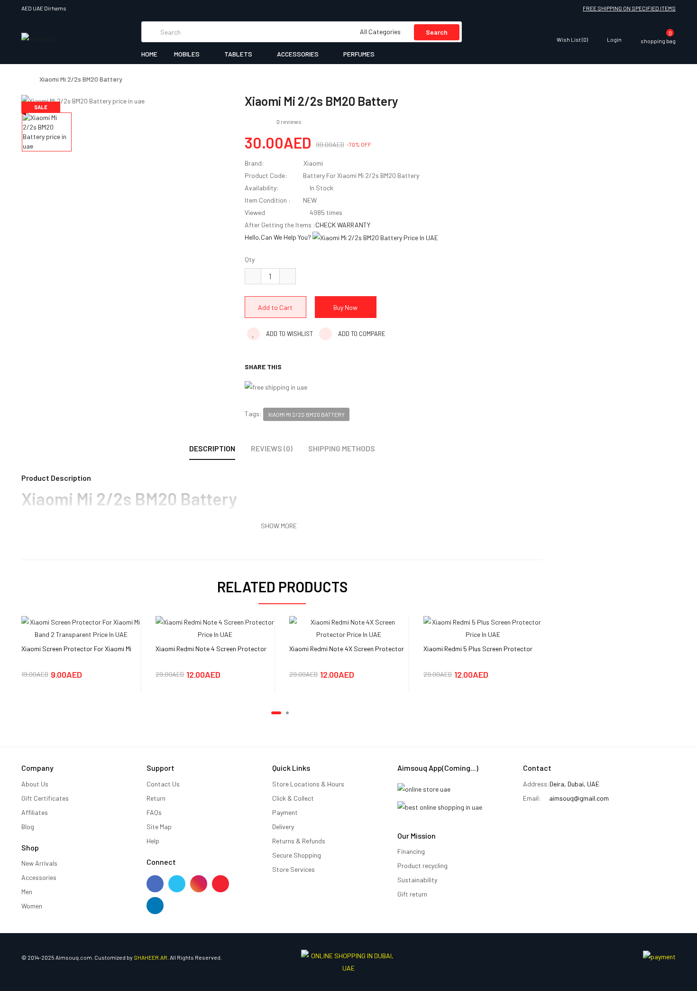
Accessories (38, 877)
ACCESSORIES (298, 54)
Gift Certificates (45, 798)
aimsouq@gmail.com (579, 798)
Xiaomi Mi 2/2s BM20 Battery (80, 79)
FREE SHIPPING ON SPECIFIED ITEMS (629, 8)
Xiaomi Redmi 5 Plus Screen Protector (477, 649)
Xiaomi (313, 163)
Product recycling (422, 865)
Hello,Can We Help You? (278, 237)
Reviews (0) (272, 448)
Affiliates (34, 812)
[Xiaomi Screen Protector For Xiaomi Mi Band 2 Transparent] (81, 628)
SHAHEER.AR (150, 957)
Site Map (159, 827)
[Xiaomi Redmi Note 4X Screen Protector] (349, 628)
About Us (34, 784)
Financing (411, 851)
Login (614, 39)
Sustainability (417, 880)
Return (156, 798)
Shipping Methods (341, 448)
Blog (27, 827)
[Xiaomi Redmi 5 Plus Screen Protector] (483, 628)
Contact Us (163, 784)
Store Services (293, 869)
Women (31, 906)
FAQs (154, 812)
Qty (250, 259)
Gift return (412, 894)
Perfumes (359, 54)
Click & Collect (293, 798)
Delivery (283, 827)
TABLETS (239, 54)
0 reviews (289, 121)
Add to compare (361, 333)
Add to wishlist (289, 333)
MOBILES (187, 54)
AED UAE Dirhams (44, 8)
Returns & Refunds (298, 841)
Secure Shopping (296, 855)
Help (153, 841)
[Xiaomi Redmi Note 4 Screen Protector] (215, 628)
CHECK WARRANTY (342, 225)
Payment (285, 812)
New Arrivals (39, 863)
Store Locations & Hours (308, 784)
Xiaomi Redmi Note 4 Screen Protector (211, 649)
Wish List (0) (572, 39)
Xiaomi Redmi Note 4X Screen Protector (346, 649)
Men (26, 892)
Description (212, 448)
